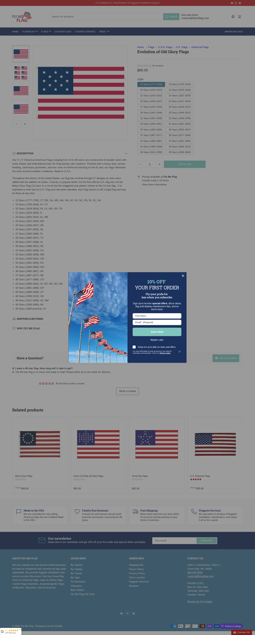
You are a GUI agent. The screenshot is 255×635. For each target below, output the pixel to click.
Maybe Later (157, 340)
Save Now (157, 331)
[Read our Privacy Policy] (179, 351)
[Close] (183, 275)
